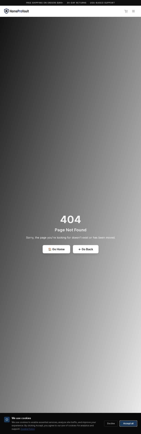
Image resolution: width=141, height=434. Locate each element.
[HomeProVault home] (16, 11)
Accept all (128, 423)
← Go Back (85, 249)
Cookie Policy (28, 429)
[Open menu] (133, 11)
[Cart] (126, 11)
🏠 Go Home (56, 249)
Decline (111, 423)
